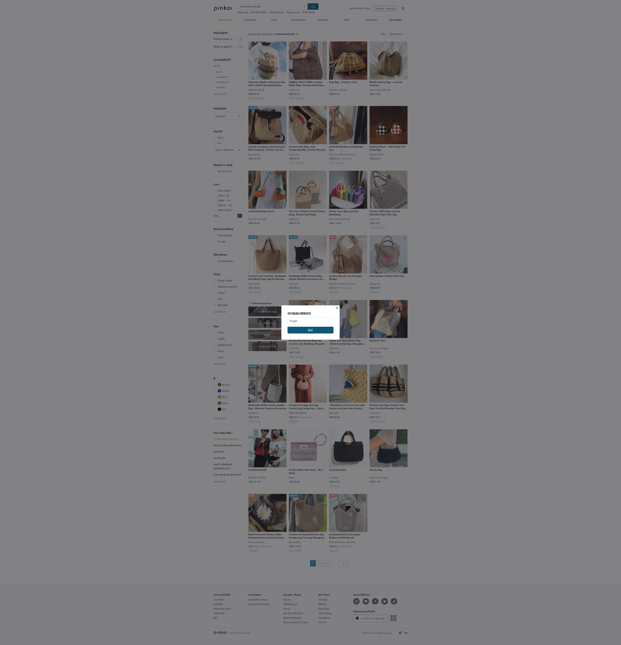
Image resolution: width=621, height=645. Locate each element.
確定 (310, 330)
